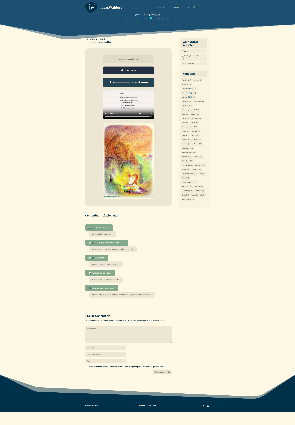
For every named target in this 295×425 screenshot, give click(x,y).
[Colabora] (143, 19)
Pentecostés (187, 165)
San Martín (198, 186)
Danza (185, 118)
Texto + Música (198, 195)
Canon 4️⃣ (187, 105)
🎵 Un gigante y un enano (102, 288)
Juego (185, 135)
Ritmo (185, 178)
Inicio (150, 7)
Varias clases (188, 199)
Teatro (185, 195)
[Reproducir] (110, 82)
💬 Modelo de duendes (100, 273)
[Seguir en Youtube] (208, 406)
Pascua (198, 157)
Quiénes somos (173, 7)
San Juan (186, 186)
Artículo (186, 84)
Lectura (195, 135)
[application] (128, 82)
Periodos (200, 165)
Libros (197, 140)
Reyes (202, 174)
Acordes (186, 80)
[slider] (144, 82)
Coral (185, 114)
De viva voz (196, 118)
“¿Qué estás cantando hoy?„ (128, 59)
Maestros (187, 144)
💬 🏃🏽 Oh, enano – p (99, 227)
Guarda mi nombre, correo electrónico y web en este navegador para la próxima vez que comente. (125, 367)
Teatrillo (199, 191)
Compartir (186, 7)
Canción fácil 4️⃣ (188, 97)
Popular (197, 169)
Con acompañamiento (190, 110)
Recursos (158, 7)
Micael (198, 144)
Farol (185, 122)
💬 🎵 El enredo (96, 258)
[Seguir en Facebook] (203, 406)
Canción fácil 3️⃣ (189, 93)
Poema (186, 169)
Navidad (186, 157)
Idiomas (196, 131)
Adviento (198, 80)
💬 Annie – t (186, 51)
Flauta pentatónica (189, 127)
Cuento (195, 114)
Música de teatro (189, 152)
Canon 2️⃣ (186, 101)
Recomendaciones (189, 174)
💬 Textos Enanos (188, 63)
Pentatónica (187, 161)
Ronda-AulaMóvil (189, 182)
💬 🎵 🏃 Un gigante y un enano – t (106, 243)
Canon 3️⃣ (199, 101)
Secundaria (187, 191)
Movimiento (187, 148)
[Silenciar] (139, 82)
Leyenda (186, 140)
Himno (185, 131)
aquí (157, 15)
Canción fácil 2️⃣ (189, 88)
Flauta (194, 122)
